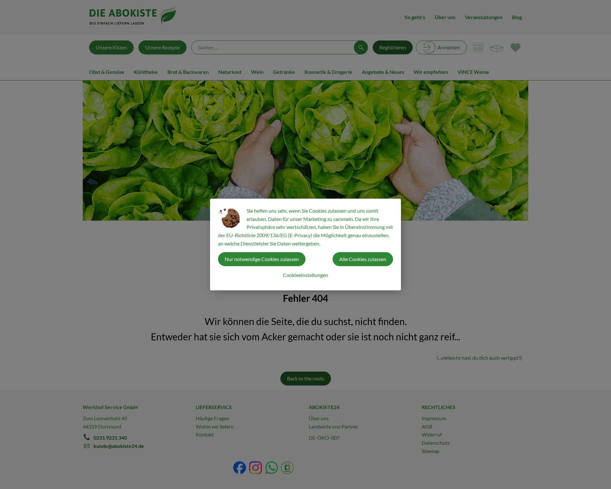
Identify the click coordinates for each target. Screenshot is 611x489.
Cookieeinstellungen (305, 275)
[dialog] (305, 244)
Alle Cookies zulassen (362, 259)
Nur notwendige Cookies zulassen (262, 259)
